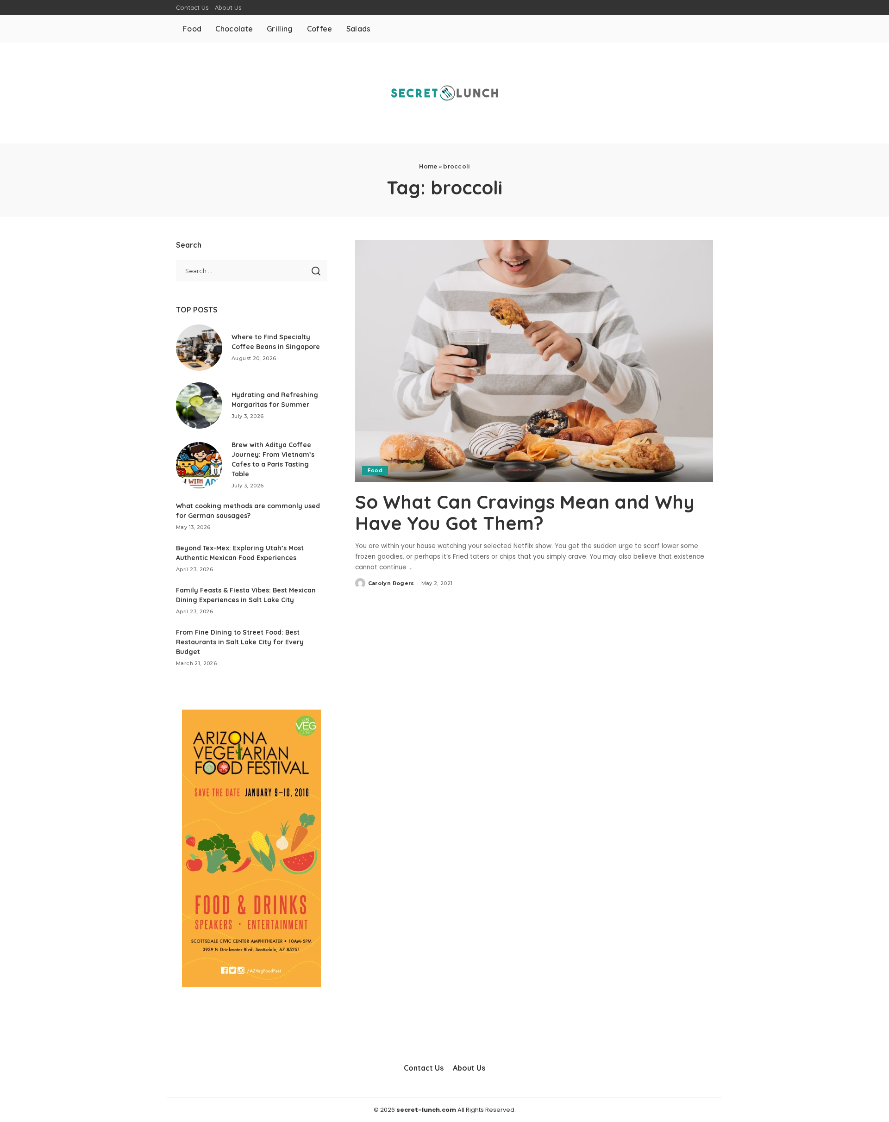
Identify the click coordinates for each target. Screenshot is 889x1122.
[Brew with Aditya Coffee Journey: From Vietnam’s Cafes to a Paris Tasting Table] (199, 465)
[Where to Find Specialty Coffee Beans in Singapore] (199, 347)
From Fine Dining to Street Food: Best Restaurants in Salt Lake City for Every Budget (240, 642)
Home (428, 166)
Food (375, 470)
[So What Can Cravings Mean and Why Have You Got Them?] (534, 360)
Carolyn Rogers (391, 583)
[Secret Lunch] (444, 93)
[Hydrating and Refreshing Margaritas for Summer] (199, 405)
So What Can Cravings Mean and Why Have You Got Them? (525, 512)
